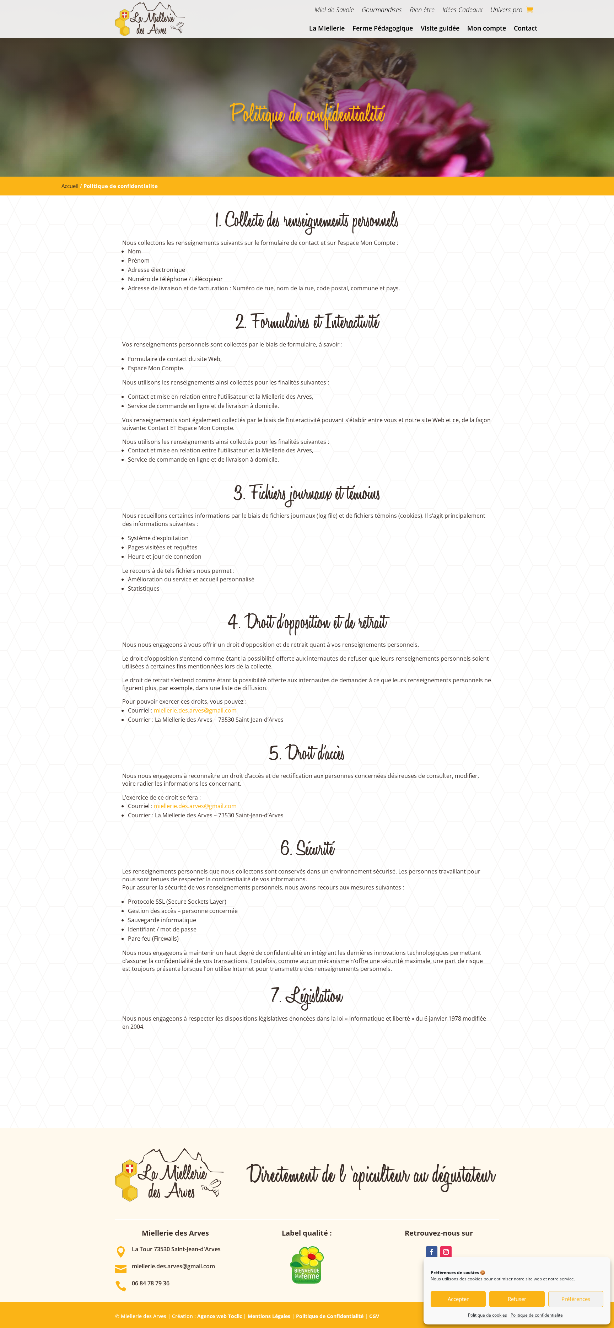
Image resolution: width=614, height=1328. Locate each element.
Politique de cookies (487, 1315)
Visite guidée (440, 28)
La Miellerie (327, 28)
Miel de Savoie (334, 9)
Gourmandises (382, 9)
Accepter (458, 1298)
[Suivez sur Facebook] (431, 1252)
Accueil (70, 185)
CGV (374, 1316)
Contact (525, 28)
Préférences (575, 1298)
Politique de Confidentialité (329, 1316)
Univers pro (506, 9)
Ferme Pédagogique (382, 28)
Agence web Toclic (219, 1316)
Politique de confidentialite (537, 1315)
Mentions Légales (269, 1316)
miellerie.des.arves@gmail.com (195, 710)
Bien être (422, 9)
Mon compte (486, 28)
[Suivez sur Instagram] (446, 1252)
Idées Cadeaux (462, 9)
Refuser (517, 1298)
